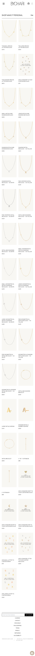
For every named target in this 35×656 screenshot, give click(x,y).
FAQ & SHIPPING (17, 625)
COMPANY (17, 618)
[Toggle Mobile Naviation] (3, 3)
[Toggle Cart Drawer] (32, 3)
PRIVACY (17, 630)
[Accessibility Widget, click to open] (32, 653)
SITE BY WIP (19, 640)
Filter (32, 15)
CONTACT (17, 620)
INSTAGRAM (18, 633)
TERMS (17, 628)
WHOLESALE (17, 623)
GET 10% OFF (29, 615)
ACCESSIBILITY (17, 635)
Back (15, 605)
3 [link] (20, 605)
